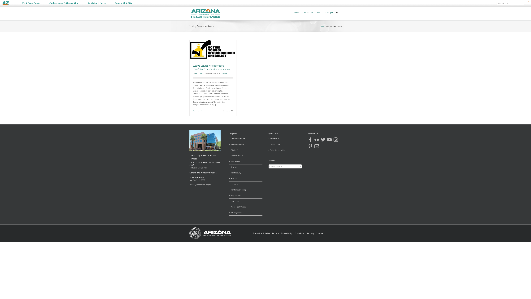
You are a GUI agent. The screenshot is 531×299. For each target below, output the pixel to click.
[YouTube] (329, 139)
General (225, 73)
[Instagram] (336, 139)
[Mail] (316, 146)
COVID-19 (234, 150)
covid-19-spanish (237, 156)
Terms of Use (275, 144)
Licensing (234, 184)
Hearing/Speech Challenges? (200, 185)
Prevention (235, 201)
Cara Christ (199, 73)
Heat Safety (235, 178)
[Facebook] (310, 139)
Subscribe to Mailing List (279, 150)
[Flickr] (316, 139)
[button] (526, 3)
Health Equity (236, 173)
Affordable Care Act (238, 139)
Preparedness (236, 195)
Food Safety (235, 161)
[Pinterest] (310, 146)
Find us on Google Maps (198, 168)
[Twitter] (323, 139)
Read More (196, 111)
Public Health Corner (238, 207)
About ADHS (275, 139)
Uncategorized (236, 212)
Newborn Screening (238, 190)
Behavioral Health (237, 144)
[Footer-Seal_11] (210, 228)
